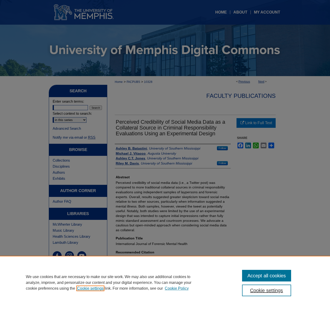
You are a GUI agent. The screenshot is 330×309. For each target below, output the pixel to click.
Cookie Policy (177, 288)
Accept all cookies (266, 275)
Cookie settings (90, 288)
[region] (165, 282)
